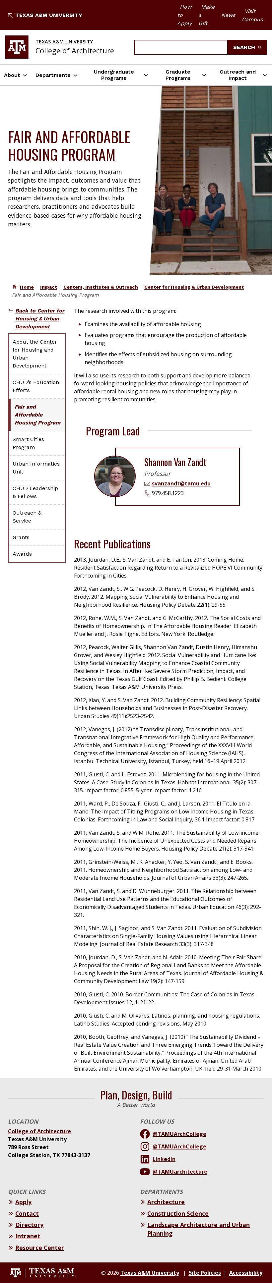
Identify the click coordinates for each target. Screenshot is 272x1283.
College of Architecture (39, 1131)
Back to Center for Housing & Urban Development (39, 318)
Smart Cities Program (28, 443)
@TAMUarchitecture (180, 1171)
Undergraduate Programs (114, 75)
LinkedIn (164, 1159)
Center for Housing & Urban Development (194, 287)
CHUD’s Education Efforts (36, 386)
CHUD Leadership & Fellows (35, 492)
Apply (23, 1202)
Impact (48, 287)
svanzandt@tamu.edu (181, 483)
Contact (27, 1213)
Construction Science (178, 1213)
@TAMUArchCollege (179, 1134)
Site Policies (205, 1272)
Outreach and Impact (238, 75)
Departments (53, 75)
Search (245, 47)
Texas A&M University (48, 15)
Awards (22, 554)
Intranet (27, 1236)
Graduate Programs (178, 75)
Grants (21, 537)
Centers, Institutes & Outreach (100, 287)
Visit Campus (252, 15)
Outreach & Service (27, 517)
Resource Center (39, 1248)
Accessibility (245, 1272)
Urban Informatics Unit (36, 468)
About (12, 75)
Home (27, 287)
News (228, 15)
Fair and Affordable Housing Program (37, 415)
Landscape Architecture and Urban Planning (198, 1229)
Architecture (166, 1202)
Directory (29, 1225)
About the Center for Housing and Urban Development (35, 354)
